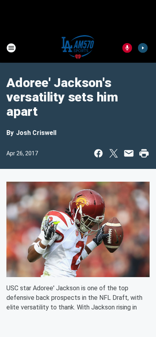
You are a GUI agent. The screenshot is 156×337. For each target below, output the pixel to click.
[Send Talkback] (127, 48)
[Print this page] (144, 153)
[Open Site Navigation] (11, 48)
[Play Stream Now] (143, 48)
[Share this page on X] (113, 153)
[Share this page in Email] (128, 153)
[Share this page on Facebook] (98, 153)
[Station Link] (78, 48)
